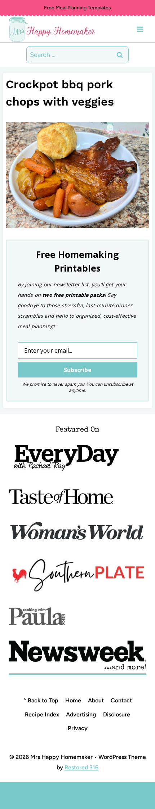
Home (73, 700)
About (96, 700)
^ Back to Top (40, 700)
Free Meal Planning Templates (77, 8)
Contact (121, 700)
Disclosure (116, 714)
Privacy (78, 728)
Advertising (81, 714)
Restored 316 (81, 767)
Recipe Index (42, 714)
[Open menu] (139, 29)
